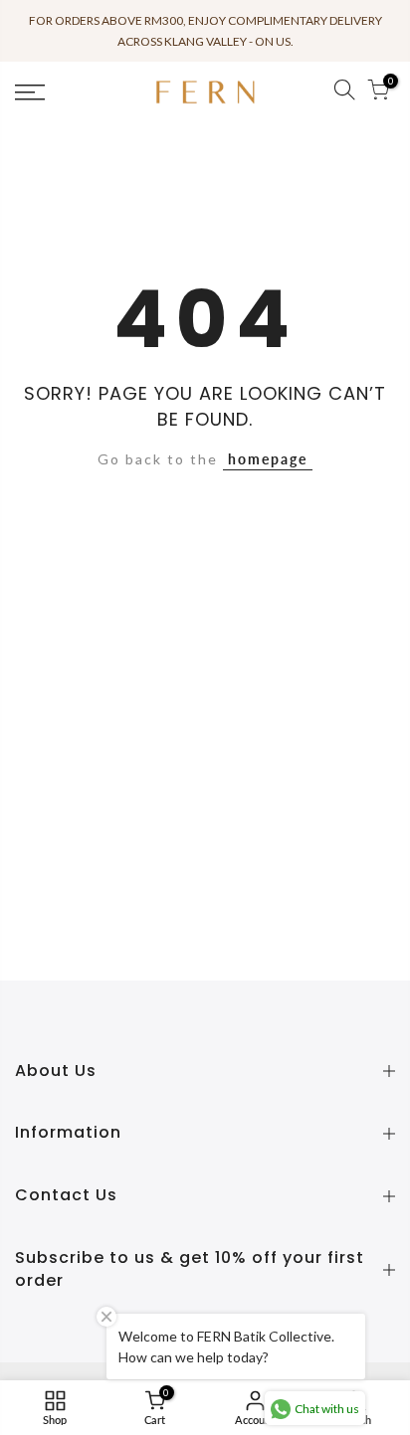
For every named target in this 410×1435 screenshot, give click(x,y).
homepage (268, 458)
